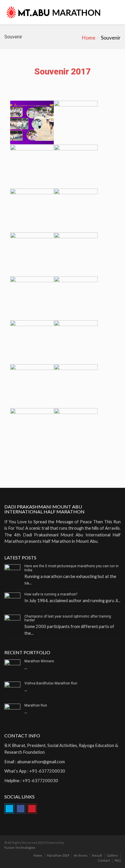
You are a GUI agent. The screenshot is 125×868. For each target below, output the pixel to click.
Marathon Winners (39, 661)
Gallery (112, 855)
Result (97, 855)
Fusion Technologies (19, 847)
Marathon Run (35, 705)
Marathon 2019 (58, 855)
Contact (104, 860)
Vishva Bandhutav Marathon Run (50, 683)
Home (88, 38)
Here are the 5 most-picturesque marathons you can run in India (71, 568)
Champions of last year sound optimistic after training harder (67, 618)
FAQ (118, 860)
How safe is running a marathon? (50, 594)
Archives (81, 855)
